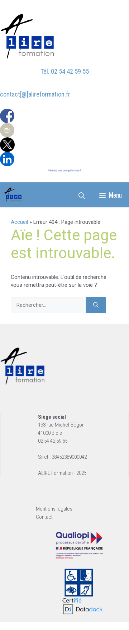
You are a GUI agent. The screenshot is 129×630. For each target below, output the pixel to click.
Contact (44, 517)
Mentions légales (54, 509)
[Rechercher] (96, 305)
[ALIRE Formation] (13, 194)
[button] (81, 194)
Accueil (19, 222)
